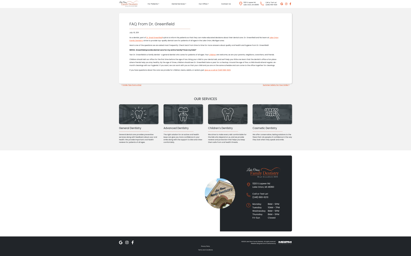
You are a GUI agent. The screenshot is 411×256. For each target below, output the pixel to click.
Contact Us (226, 4)
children (212, 54)
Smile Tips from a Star (132, 85)
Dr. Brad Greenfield (154, 37)
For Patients (153, 4)
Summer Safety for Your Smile (275, 85)
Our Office (203, 4)
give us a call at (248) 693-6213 (218, 70)
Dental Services (178, 4)
